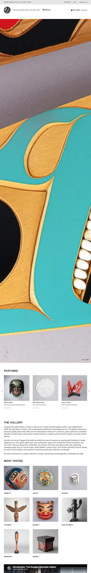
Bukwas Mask (8, 402)
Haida (74, 405)
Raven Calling (66, 402)
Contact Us (83, 2)
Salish (44, 405)
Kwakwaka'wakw (19, 405)
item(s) (80, 10)
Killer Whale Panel (38, 402)
